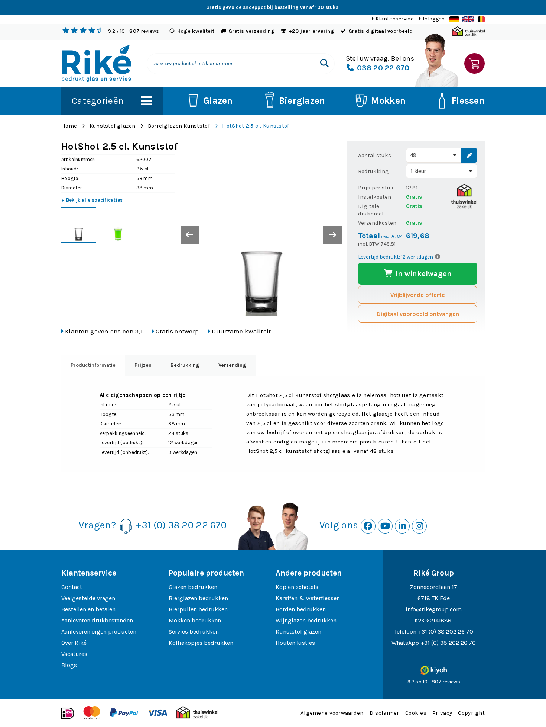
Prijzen (143, 365)
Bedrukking (373, 171)
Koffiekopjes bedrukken (201, 642)
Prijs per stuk (376, 187)
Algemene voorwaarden (332, 713)
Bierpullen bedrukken (198, 609)
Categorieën (98, 100)
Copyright (471, 713)
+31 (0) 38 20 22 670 (181, 525)
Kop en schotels (297, 586)
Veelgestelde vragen (88, 598)
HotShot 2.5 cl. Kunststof (255, 125)
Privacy (442, 713)
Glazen (218, 100)
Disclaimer (384, 713)
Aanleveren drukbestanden (97, 620)
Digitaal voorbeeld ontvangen (418, 313)
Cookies (415, 713)
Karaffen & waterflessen (308, 598)
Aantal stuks (374, 155)
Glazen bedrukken (193, 586)
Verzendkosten (377, 223)
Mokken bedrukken (195, 620)
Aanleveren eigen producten (98, 631)
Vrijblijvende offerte (417, 294)
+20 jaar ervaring (311, 31)
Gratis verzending (251, 31)
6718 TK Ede (433, 598)
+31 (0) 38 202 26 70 (445, 631)
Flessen (468, 100)
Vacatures (74, 653)
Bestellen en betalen (88, 609)
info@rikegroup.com (434, 609)
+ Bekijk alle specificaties (92, 200)
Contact (71, 586)
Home (69, 125)
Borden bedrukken (301, 609)
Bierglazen (302, 100)
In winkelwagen (423, 273)
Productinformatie (93, 365)
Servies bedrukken (194, 631)
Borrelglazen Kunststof (179, 125)
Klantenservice (394, 19)
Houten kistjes (295, 642)
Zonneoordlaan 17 (433, 586)
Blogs (69, 665)
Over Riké (74, 642)
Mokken (388, 100)
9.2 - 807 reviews (133, 31)
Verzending (232, 365)
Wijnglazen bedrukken (306, 620)
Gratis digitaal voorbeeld (380, 31)
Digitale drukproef (371, 210)
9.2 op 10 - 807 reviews (433, 682)
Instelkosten (374, 196)
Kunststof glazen (112, 125)
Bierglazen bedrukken (198, 598)
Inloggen (434, 19)
